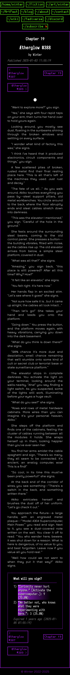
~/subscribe (34, 26)
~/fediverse (32, 19)
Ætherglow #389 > (19, 87)
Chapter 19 (53, 73)
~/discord (54, 19)
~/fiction (35, 4)
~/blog (26, 12)
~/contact (60, 12)
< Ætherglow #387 (16, 73)
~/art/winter (58, 4)
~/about (42, 12)
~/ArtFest (9, 12)
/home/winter (12, 4)
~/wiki (13, 19)
